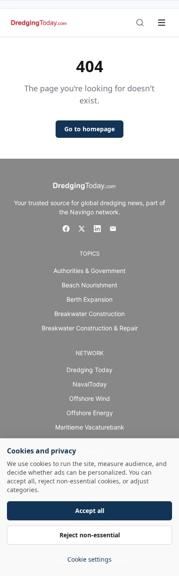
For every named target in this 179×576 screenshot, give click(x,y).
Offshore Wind (89, 398)
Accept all (89, 510)
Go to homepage (89, 129)
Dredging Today (89, 369)
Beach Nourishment (89, 285)
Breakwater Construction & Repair (90, 328)
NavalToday (90, 384)
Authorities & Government (89, 270)
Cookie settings (89, 559)
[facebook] (66, 228)
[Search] (139, 22)
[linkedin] (97, 228)
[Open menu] (161, 22)
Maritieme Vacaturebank (89, 427)
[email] (113, 228)
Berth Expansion (89, 299)
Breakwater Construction (89, 313)
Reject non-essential (90, 535)
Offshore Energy (89, 412)
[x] (81, 228)
